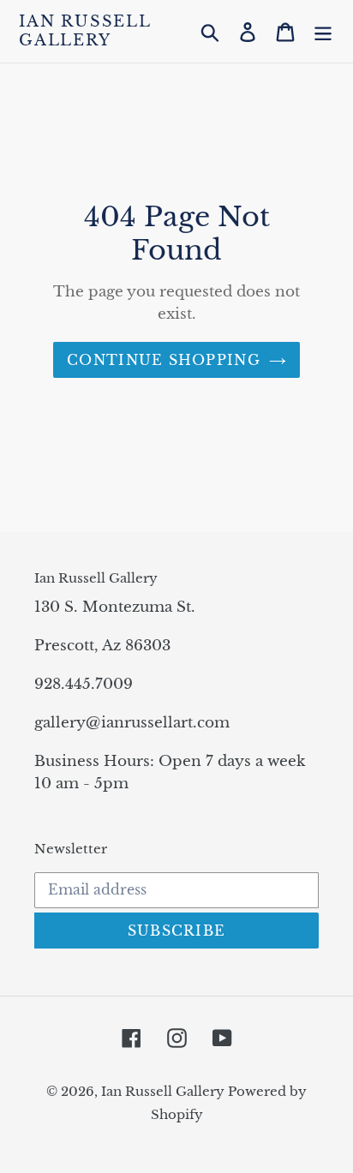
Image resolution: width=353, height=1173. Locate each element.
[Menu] (323, 31)
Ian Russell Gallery (85, 31)
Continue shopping (163, 359)
